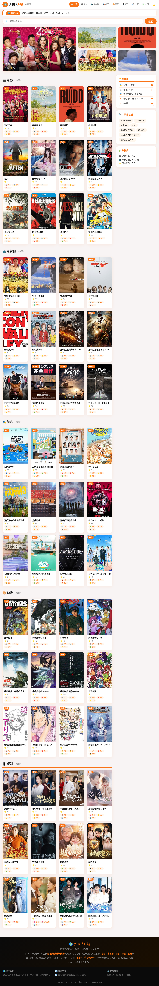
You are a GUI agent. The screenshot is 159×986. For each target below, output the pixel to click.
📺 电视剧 (95, 4)
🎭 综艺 (105, 4)
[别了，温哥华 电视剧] (137, 61)
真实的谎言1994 (127, 130)
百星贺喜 (124, 125)
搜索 (150, 21)
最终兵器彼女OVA (127, 140)
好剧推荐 (128, 975)
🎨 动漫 (115, 4)
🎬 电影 (84, 4)
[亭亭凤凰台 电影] (97, 38)
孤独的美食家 (126, 120)
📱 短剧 (125, 4)
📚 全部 (135, 4)
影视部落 (119, 975)
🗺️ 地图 (145, 4)
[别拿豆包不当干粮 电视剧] (97, 61)
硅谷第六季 (140, 120)
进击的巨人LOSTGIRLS (130, 135)
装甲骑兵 (141, 130)
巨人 (134, 125)
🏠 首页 (74, 4)
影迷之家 (110, 975)
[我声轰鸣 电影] (137, 38)
